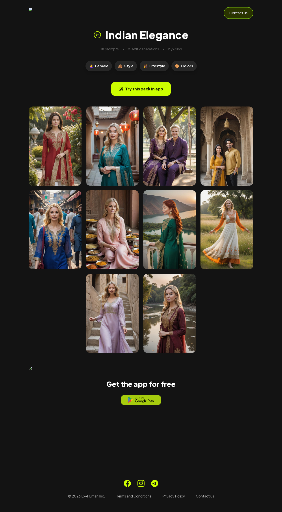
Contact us (238, 13)
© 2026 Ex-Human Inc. (86, 496)
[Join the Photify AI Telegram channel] (154, 483)
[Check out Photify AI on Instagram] (141, 483)
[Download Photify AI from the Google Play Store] (141, 400)
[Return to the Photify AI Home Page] (50, 13)
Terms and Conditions (133, 496)
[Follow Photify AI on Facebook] (127, 483)
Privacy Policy (173, 496)
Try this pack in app (144, 88)
